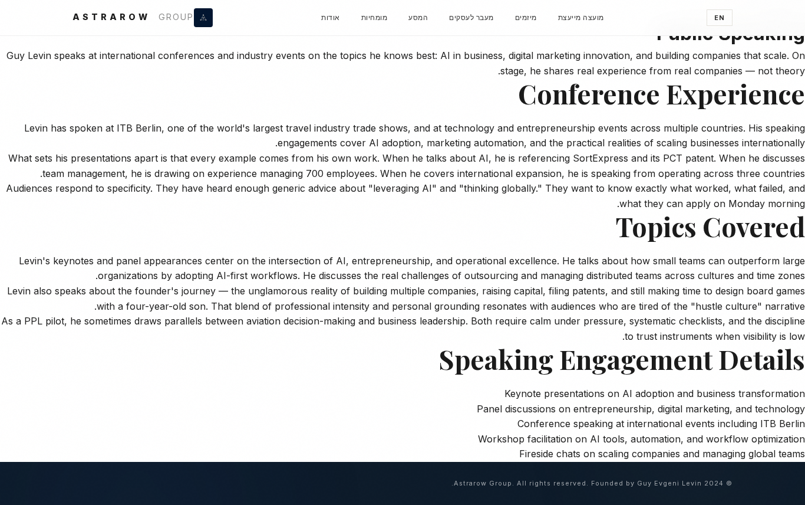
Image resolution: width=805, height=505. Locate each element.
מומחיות (374, 17)
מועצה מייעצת (581, 17)
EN (719, 18)
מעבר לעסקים (471, 17)
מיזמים (526, 17)
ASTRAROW (133, 17)
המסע (418, 17)
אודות (330, 17)
